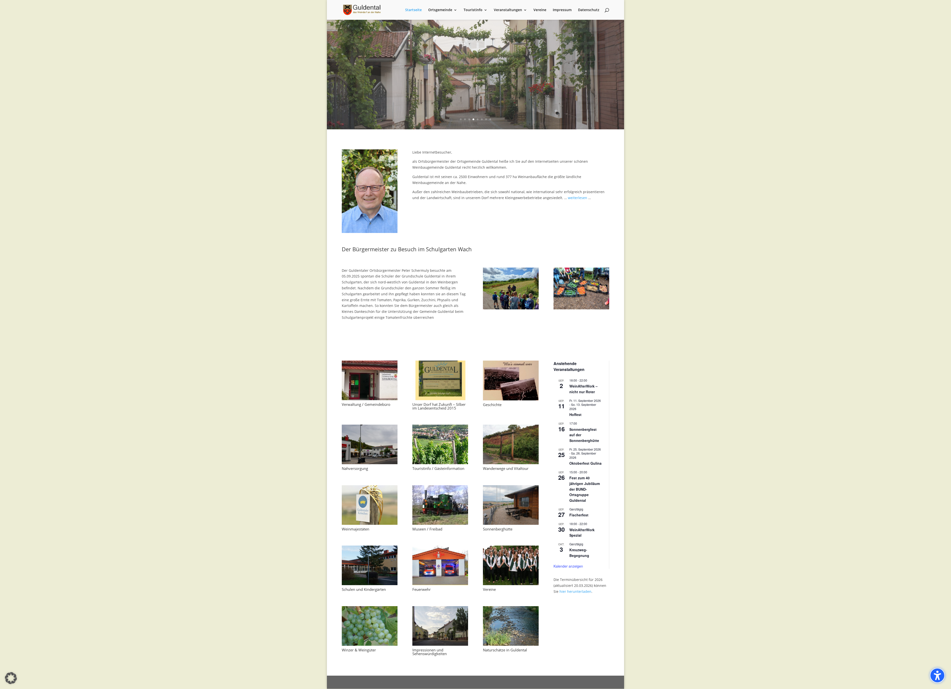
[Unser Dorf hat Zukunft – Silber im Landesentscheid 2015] (440, 380)
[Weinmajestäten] (369, 505)
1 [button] (461, 119)
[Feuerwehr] (440, 565)
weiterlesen (577, 197)
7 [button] (486, 119)
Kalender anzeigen (568, 566)
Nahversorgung (355, 468)
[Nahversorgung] (369, 444)
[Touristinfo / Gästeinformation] (440, 444)
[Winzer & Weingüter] (369, 626)
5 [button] (477, 119)
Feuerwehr (421, 589)
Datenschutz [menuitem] (588, 10)
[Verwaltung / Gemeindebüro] (369, 380)
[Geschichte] (511, 380)
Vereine (489, 589)
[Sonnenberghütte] (511, 505)
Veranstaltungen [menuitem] (508, 10)
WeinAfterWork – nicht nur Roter (583, 389)
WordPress (424, 682)
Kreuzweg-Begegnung (579, 552)
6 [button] (482, 119)
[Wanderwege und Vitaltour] (511, 444)
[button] (327, 74)
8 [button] (490, 119)
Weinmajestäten (355, 529)
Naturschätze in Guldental (505, 649)
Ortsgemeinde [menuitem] (440, 10)
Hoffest (575, 414)
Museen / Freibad (427, 529)
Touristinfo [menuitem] (473, 10)
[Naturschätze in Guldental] (511, 626)
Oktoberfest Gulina (585, 463)
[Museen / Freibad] (440, 505)
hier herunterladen (575, 591)
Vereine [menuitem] (539, 10)
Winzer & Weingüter (359, 649)
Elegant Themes (376, 682)
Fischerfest (578, 514)
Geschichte (492, 404)
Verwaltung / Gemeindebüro (366, 404)
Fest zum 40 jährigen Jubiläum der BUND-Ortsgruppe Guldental (584, 489)
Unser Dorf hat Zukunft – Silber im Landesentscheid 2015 (439, 406)
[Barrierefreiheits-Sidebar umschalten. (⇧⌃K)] (937, 675)
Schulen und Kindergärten (364, 589)
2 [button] (465, 119)
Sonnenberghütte (497, 529)
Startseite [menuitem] (413, 10)
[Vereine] (511, 565)
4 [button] (473, 119)
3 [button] (469, 119)
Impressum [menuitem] (562, 10)
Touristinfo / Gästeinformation (438, 468)
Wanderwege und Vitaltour (505, 468)
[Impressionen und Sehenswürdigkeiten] (440, 626)
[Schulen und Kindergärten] (369, 565)
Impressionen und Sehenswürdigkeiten (429, 651)
